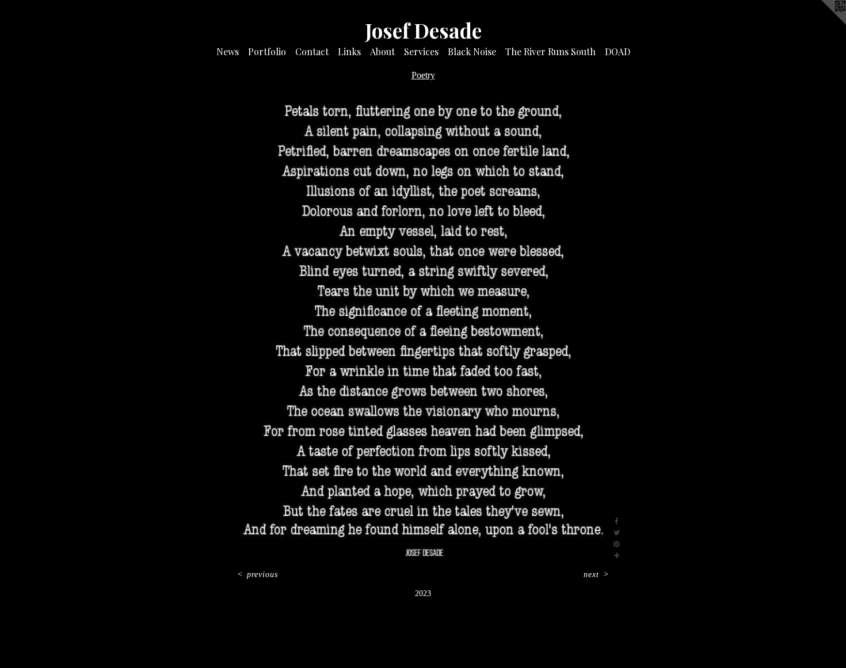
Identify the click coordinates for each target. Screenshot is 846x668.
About (382, 51)
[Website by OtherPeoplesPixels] (823, 23)
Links (349, 51)
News (227, 51)
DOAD (617, 51)
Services (421, 51)
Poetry (423, 75)
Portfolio (267, 51)
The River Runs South (550, 51)
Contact (312, 51)
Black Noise (472, 51)
